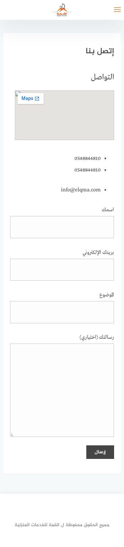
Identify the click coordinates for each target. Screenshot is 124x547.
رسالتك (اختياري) (97, 337)
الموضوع (107, 295)
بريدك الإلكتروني (98, 252)
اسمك (108, 210)
